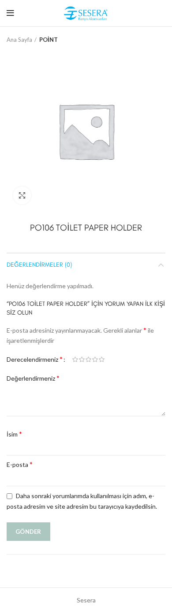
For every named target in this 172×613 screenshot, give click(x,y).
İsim (14, 433)
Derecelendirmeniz (35, 359)
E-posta (20, 464)
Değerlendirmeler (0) (39, 264)
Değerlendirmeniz (33, 378)
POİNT (48, 39)
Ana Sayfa (19, 39)
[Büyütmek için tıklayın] (22, 195)
